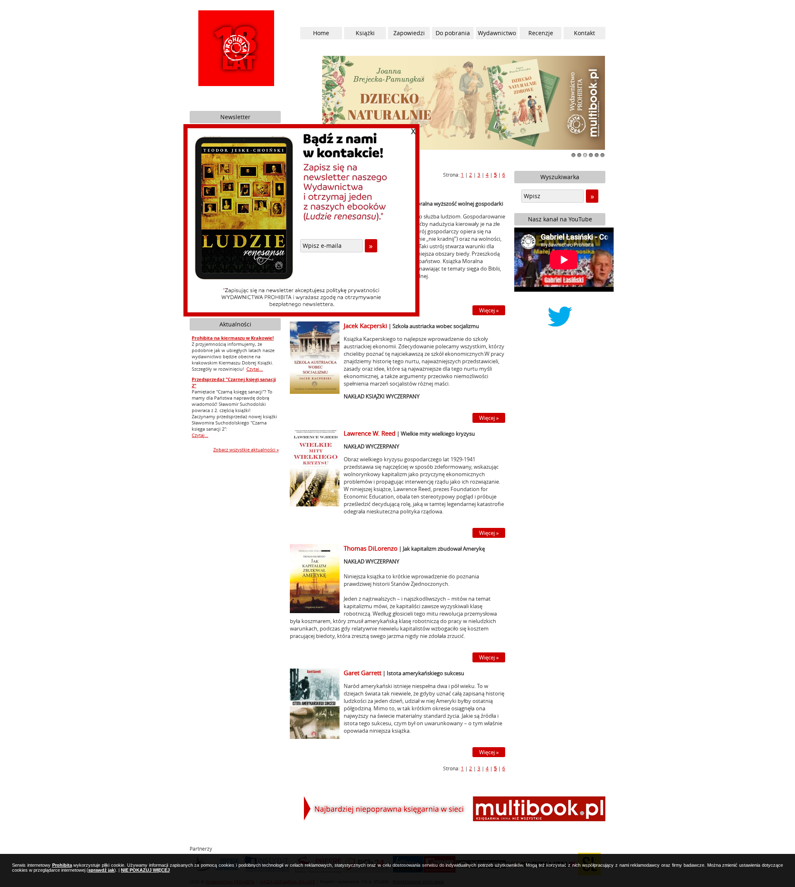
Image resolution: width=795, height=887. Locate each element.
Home (321, 33)
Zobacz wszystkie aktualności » (246, 449)
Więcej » (489, 310)
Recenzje (540, 33)
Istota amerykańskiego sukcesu (425, 673)
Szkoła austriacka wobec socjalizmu (436, 326)
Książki (365, 33)
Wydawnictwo (497, 33)
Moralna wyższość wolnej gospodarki (457, 203)
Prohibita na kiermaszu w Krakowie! (233, 338)
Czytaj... (254, 369)
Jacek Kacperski (365, 325)
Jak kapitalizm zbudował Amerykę (444, 548)
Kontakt (584, 33)
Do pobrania (453, 33)
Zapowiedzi (409, 33)
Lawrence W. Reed (369, 433)
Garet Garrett (362, 673)
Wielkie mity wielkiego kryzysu (438, 433)
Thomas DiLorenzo (371, 548)
